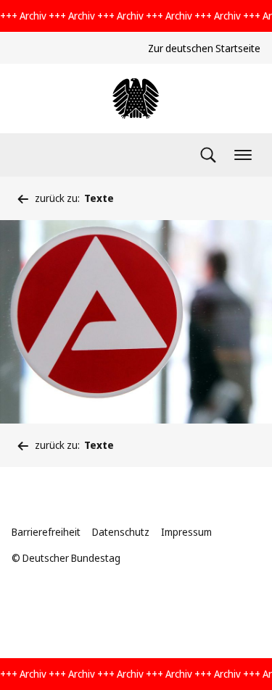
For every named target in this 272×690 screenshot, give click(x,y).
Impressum (186, 532)
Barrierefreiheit (46, 532)
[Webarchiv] (135, 98)
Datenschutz (120, 532)
